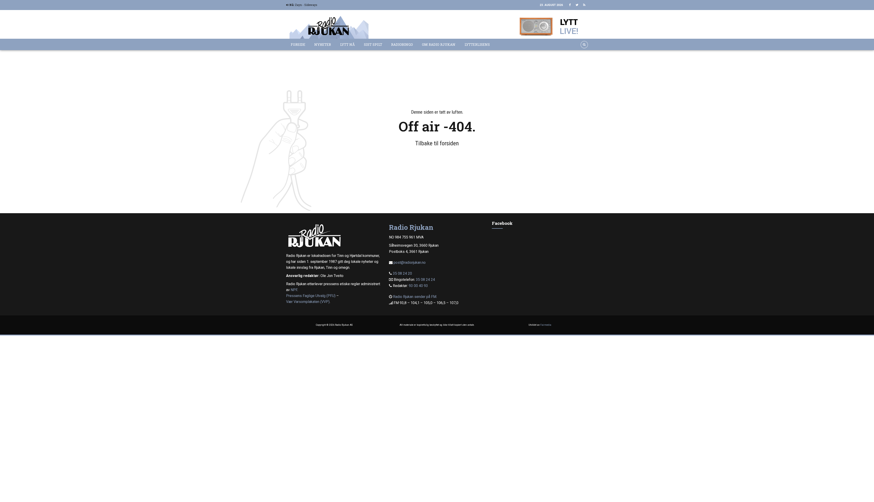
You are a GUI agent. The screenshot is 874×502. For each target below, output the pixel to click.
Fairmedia (545, 324)
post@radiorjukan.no (410, 262)
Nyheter (322, 44)
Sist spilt (373, 44)
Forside (298, 44)
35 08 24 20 (402, 273)
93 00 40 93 (418, 286)
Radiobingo (402, 44)
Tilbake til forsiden (437, 143)
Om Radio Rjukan (438, 44)
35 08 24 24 (425, 279)
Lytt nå (347, 44)
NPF (294, 290)
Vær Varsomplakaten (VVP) (308, 302)
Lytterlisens (477, 44)
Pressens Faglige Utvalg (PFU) (310, 296)
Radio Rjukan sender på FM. (415, 297)
